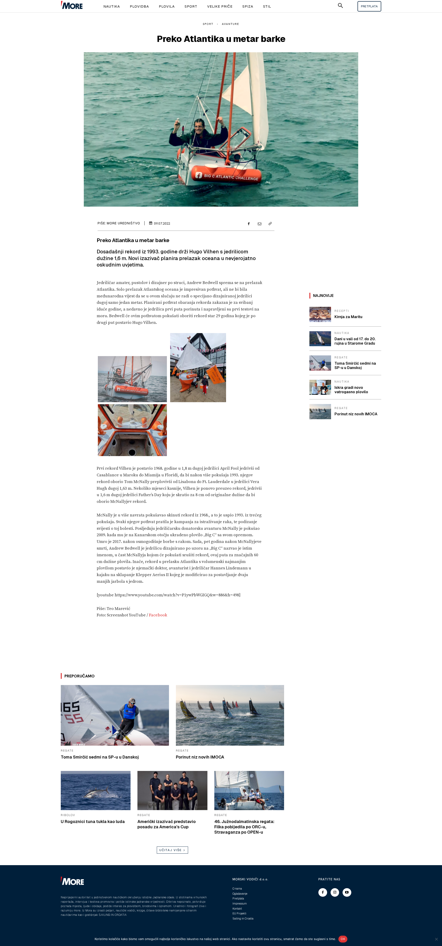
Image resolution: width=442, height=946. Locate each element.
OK (343, 939)
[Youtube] (347, 892)
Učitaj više (170, 850)
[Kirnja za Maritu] (320, 314)
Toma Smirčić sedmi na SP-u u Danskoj (100, 757)
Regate (67, 751)
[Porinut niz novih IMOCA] (230, 715)
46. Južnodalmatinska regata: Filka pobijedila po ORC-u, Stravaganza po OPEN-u (244, 827)
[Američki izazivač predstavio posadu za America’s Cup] (172, 790)
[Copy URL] (269, 224)
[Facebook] (248, 224)
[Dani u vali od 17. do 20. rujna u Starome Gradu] (320, 338)
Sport (208, 24)
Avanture (230, 24)
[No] (436, 939)
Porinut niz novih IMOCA (200, 757)
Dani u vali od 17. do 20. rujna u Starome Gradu (355, 341)
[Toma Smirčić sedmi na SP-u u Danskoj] (115, 715)
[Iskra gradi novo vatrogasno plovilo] (320, 387)
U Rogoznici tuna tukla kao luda (93, 821)
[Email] (259, 224)
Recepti (341, 311)
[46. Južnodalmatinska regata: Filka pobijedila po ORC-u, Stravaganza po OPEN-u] (249, 790)
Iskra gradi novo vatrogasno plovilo (351, 389)
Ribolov (68, 815)
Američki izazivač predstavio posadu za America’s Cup (166, 824)
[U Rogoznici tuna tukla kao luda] (96, 790)
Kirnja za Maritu (348, 316)
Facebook (158, 615)
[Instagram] (335, 892)
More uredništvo (123, 223)
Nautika (341, 333)
